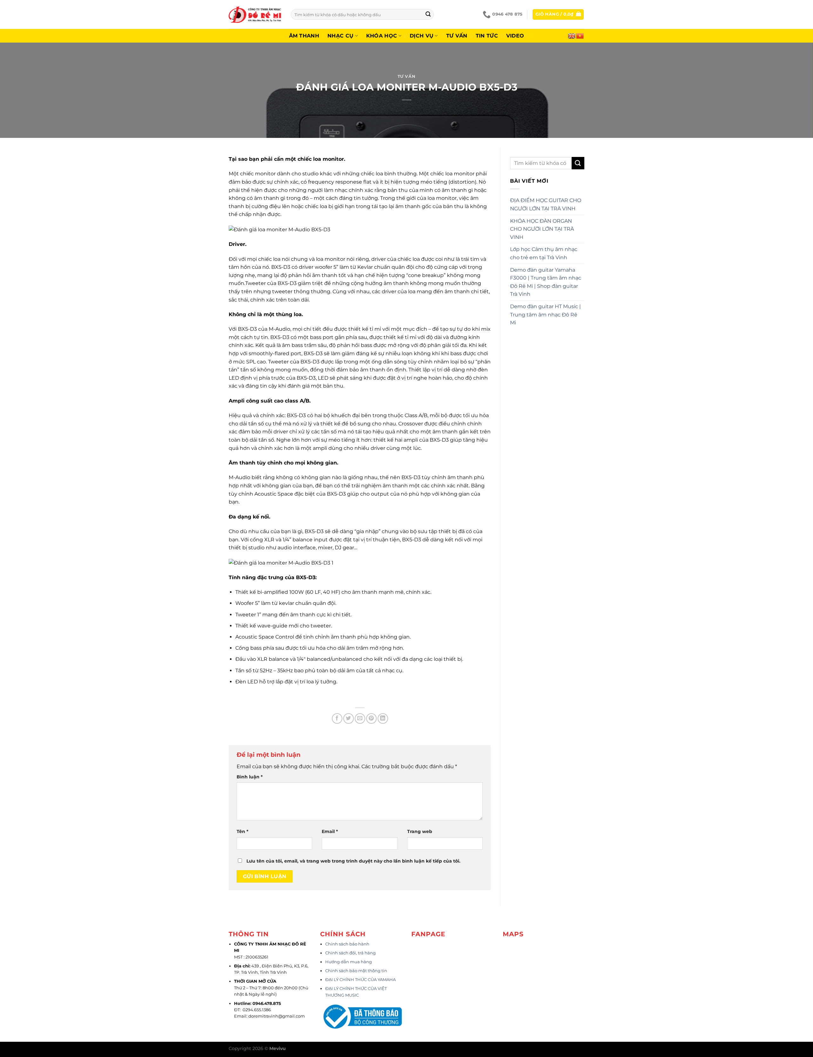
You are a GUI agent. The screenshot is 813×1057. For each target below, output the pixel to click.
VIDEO (515, 36)
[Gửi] (428, 14)
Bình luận (250, 777)
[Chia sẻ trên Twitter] (348, 718)
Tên (242, 831)
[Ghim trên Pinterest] (371, 718)
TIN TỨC (487, 36)
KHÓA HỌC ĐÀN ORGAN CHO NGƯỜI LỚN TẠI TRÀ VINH (542, 229)
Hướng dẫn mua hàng (348, 961)
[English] (572, 35)
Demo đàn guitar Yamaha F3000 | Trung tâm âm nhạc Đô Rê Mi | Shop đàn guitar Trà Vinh (545, 282)
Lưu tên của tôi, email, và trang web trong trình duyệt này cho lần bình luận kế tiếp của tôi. (353, 861)
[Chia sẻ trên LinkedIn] (383, 718)
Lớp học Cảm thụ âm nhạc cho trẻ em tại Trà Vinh (543, 253)
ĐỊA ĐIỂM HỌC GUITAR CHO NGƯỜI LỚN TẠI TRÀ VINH (545, 204)
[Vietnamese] (580, 35)
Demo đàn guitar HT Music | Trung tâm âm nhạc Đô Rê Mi (545, 314)
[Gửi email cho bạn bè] (360, 718)
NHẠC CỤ (340, 36)
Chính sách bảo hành (347, 944)
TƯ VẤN (456, 36)
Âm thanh (304, 36)
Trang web (419, 831)
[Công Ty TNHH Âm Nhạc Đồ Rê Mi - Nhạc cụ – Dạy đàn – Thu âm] (255, 14)
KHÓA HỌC (381, 36)
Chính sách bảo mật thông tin (356, 970)
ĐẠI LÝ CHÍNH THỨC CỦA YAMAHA (360, 979)
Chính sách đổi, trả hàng (350, 953)
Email (330, 831)
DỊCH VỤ (421, 36)
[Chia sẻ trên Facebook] (337, 718)
